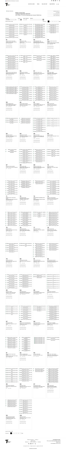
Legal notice (33, 440)
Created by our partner (33, 448)
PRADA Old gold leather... (10, 166)
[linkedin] (60, 0)
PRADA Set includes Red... (51, 197)
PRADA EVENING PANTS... (10, 103)
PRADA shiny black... (9, 260)
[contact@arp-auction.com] (52, 0)
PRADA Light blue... (23, 416)
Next (60, 21)
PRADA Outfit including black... (25, 322)
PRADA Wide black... (23, 291)
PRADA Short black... (37, 260)
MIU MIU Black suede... (37, 385)
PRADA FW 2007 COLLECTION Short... (10, 198)
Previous (44, 21)
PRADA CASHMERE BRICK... (24, 354)
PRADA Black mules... (37, 322)
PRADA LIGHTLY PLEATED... (24, 72)
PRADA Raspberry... (37, 291)
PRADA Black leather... (24, 260)
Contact (39, 441)
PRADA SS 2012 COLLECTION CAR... (11, 72)
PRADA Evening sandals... (24, 103)
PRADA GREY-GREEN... (50, 72)
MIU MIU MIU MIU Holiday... (51, 260)
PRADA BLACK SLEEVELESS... (10, 385)
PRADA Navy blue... (23, 385)
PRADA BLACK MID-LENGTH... (10, 416)
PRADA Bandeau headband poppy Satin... (39, 198)
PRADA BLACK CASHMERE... (51, 322)
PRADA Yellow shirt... (51, 103)
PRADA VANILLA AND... (23, 166)
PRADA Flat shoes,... (50, 166)
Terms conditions (33, 441)
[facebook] (58, 0)
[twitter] (56, 0)
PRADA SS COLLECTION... (38, 166)
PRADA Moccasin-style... (38, 72)
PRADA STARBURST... (37, 103)
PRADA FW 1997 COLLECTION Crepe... (10, 354)
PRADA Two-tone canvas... (52, 354)
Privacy (36, 439)
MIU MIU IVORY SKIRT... (37, 354)
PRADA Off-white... (9, 291)
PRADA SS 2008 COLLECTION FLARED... (52, 41)
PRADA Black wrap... (9, 322)
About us (26, 441)
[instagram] (54, 0)
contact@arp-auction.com (55, 443)
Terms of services (30, 439)
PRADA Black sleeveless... (51, 291)
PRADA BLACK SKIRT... (23, 197)
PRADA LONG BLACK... (50, 385)
